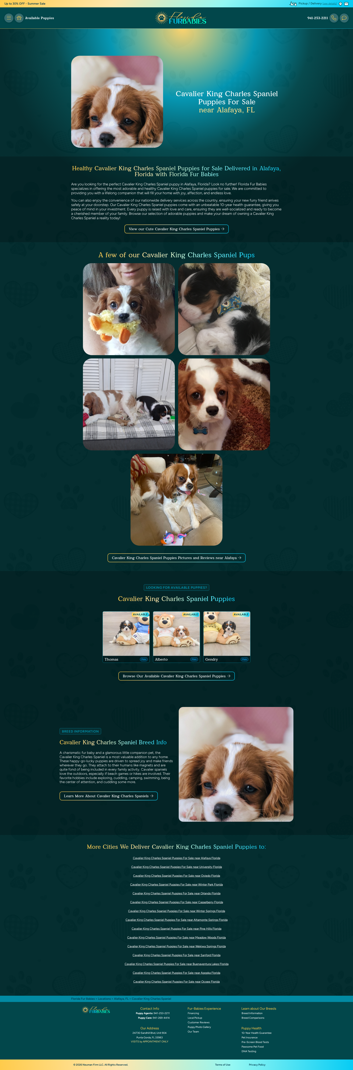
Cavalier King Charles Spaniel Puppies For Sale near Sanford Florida (176, 955)
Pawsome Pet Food (253, 1046)
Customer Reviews (199, 1022)
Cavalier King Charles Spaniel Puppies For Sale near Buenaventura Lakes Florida (177, 964)
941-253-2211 (317, 18)
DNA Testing (249, 1051)
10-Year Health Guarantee (257, 1033)
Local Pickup (195, 1017)
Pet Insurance (250, 1037)
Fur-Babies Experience (204, 1009)
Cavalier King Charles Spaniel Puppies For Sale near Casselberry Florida (176, 902)
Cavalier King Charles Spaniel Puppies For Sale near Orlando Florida (176, 893)
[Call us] (333, 18)
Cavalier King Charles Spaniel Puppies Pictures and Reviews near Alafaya (175, 558)
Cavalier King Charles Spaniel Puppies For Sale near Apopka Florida (176, 973)
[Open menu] (8, 18)
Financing (193, 1013)
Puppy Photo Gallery (199, 1027)
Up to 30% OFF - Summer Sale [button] (24, 3)
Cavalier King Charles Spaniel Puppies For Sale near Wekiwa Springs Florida (176, 946)
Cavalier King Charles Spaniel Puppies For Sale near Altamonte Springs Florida (177, 920)
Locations (104, 998)
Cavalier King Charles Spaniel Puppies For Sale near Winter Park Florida (176, 884)
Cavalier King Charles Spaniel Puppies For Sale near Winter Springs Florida (176, 911)
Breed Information (252, 1013)
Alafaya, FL (121, 998)
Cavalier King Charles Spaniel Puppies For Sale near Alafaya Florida (176, 858)
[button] (340, 3)
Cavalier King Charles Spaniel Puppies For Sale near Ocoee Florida (176, 981)
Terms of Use (222, 1064)
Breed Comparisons (253, 1017)
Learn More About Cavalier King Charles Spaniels (106, 796)
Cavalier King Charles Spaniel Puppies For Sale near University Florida (176, 867)
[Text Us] (344, 18)
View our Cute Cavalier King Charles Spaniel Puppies (175, 229)
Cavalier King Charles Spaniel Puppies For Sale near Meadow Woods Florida (176, 937)
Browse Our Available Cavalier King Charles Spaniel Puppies (174, 676)
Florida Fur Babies (83, 998)
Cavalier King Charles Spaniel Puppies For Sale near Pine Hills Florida (176, 928)
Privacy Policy (257, 1064)
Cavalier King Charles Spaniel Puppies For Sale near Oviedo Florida (176, 875)
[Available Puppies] (19, 18)
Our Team (193, 1031)
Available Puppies (39, 18)
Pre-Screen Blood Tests (255, 1042)
